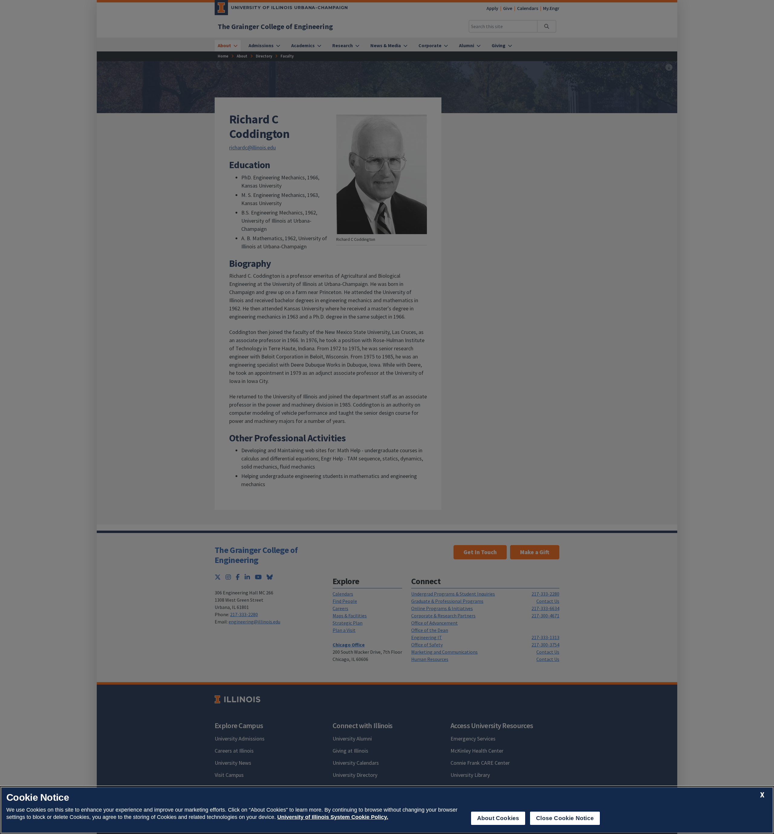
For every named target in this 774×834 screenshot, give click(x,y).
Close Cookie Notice (565, 818)
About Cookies (498, 818)
